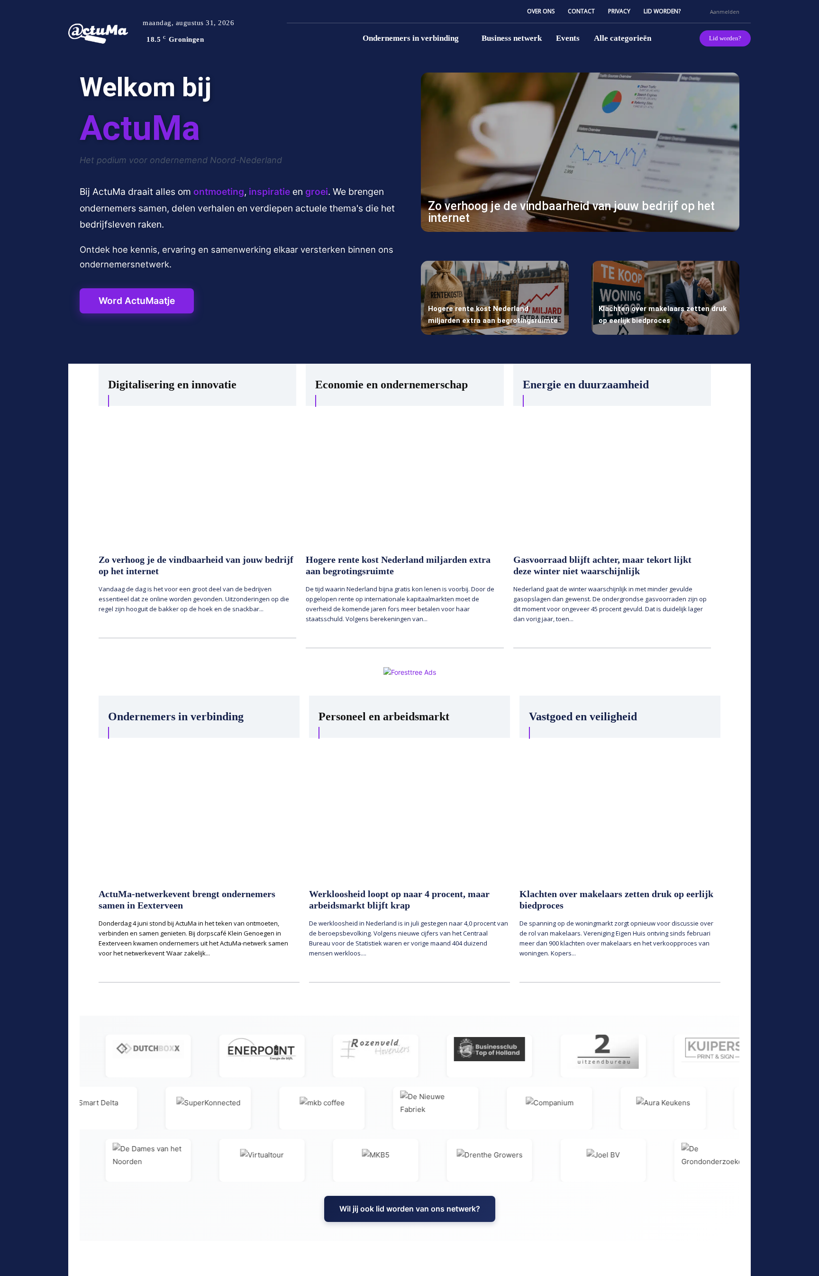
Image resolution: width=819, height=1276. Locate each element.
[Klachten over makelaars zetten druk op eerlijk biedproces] (665, 298)
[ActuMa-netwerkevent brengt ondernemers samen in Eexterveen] (199, 808)
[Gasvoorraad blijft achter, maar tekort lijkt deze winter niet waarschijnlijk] (612, 475)
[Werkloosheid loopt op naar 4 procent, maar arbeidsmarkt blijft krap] (409, 808)
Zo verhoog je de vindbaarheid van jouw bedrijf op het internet (571, 212)
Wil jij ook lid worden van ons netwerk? (409, 1208)
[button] (698, 11)
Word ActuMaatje (137, 300)
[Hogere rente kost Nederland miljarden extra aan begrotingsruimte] (495, 298)
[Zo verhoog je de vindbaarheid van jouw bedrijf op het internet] (580, 152)
